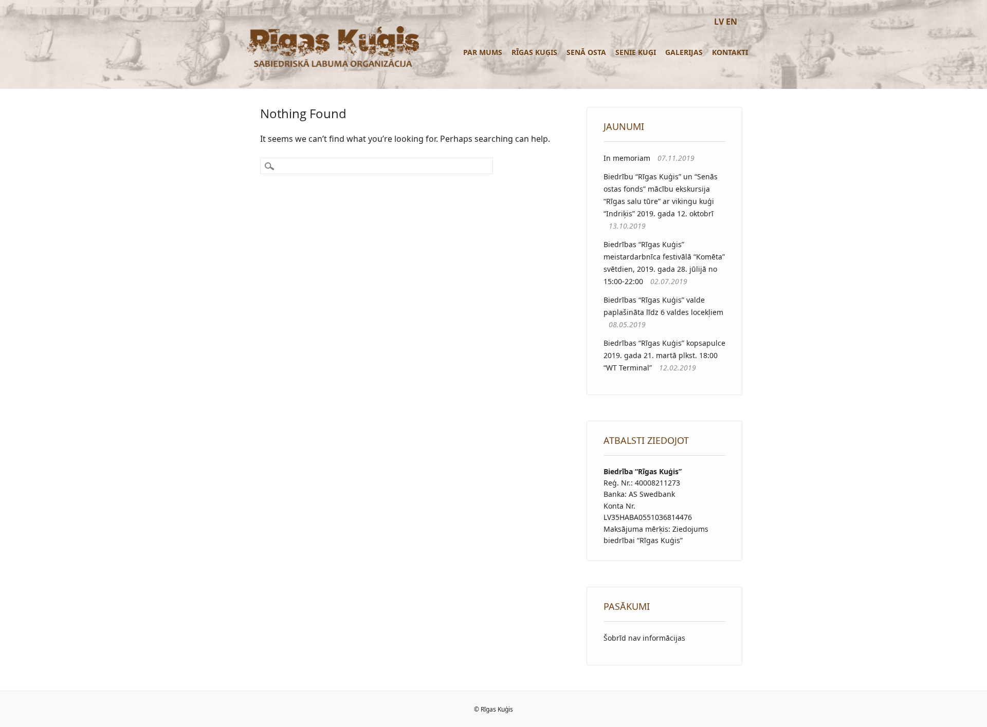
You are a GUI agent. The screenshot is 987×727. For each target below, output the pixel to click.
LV (719, 21)
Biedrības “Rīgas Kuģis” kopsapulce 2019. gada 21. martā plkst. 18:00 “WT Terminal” (664, 355)
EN (731, 21)
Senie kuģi (635, 52)
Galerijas (684, 52)
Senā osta (586, 52)
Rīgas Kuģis (534, 52)
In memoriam (627, 158)
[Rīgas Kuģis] (332, 66)
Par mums (482, 52)
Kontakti (730, 52)
